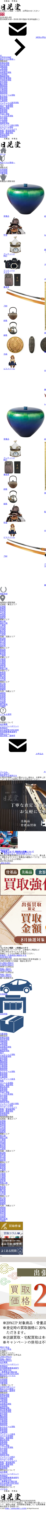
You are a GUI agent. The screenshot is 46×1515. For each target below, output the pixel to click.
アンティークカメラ (8, 1107)
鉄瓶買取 (4, 1089)
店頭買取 (4, 1381)
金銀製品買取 (5, 1047)
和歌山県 (4, 669)
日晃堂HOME (5, 57)
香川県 (3, 684)
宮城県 (3, 616)
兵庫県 (3, 661)
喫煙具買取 (4, 1102)
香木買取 (4, 1058)
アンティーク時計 (7, 1457)
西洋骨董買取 (5, 1410)
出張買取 (4, 1379)
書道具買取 (4, 1087)
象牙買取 (4, 1060)
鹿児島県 (4, 704)
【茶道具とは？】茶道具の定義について (17, 852)
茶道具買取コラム (23, 853)
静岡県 (3, 652)
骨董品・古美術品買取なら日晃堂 (16, 1508)
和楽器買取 (4, 1113)
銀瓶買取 (4, 1090)
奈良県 (3, 667)
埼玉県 (3, 627)
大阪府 (3, 659)
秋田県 (3, 610)
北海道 (3, 606)
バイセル (4, 1489)
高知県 (3, 687)
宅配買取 (4, 1383)
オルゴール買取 (6, 1106)
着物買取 (4, 1070)
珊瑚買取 (4, 1062)
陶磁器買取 (4, 1051)
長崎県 (3, 697)
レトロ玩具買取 (6, 1094)
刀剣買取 (4, 1043)
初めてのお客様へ (7, 59)
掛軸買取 (4, 1041)
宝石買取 (4, 1098)
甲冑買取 (4, 1045)
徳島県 (3, 686)
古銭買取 (4, 1049)
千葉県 (3, 625)
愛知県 (3, 650)
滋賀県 (3, 665)
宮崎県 (3, 703)
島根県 (3, 674)
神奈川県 (4, 623)
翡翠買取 (4, 1064)
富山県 (3, 642)
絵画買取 (4, 1068)
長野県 (3, 640)
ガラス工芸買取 (6, 1083)
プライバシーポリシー (9, 726)
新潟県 (3, 638)
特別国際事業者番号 (8, 732)
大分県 (3, 701)
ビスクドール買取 (7, 1072)
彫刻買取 (4, 1073)
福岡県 (3, 693)
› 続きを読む (5, 863)
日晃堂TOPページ (7, 1387)
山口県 (3, 680)
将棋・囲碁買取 (6, 1111)
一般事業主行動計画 (8, 1372)
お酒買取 (4, 1100)
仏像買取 (4, 1077)
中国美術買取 (5, 1056)
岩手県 (3, 612)
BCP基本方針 (6, 1370)
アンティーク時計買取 (9, 1104)
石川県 (3, 644)
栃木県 (3, 631)
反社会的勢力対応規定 (9, 1483)
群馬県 (3, 633)
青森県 (3, 608)
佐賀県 (3, 695)
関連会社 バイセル (8, 1376)
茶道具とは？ (9, 853)
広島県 (3, 678)
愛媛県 (3, 689)
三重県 (3, 655)
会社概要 (4, 724)
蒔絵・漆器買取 (6, 1085)
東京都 (3, 621)
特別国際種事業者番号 (9, 1368)
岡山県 (3, 676)
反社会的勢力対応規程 (9, 730)
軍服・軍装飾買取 (7, 1109)
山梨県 (3, 635)
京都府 (3, 663)
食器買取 (4, 1115)
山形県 (3, 614)
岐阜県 (3, 653)
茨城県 (3, 629)
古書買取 (4, 1066)
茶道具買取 (4, 850)
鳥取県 (3, 672)
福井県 (3, 646)
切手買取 (4, 1096)
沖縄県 (3, 706)
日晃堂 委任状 (6, 1485)
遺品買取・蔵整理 (7, 1391)
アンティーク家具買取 (7, 1080)
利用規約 (4, 728)
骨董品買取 (4, 1038)
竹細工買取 (4, 1092)
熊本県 (3, 699)
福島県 (3, 618)
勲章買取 (4, 1075)
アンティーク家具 (7, 1434)
